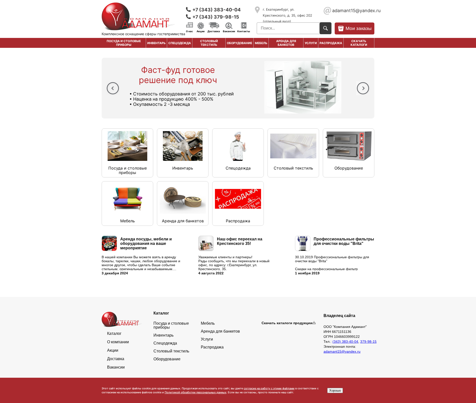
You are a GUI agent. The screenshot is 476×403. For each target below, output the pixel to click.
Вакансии (229, 31)
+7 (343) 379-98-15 (215, 17)
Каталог (114, 334)
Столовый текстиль (209, 43)
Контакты (243, 31)
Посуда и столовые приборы (124, 43)
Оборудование (239, 43)
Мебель (261, 43)
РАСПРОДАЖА (331, 43)
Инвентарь (156, 43)
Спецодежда (179, 43)
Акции (201, 31)
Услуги (311, 43)
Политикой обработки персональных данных (195, 392)
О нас (189, 31)
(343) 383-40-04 (345, 342)
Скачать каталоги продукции (287, 323)
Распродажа (212, 347)
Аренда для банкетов (286, 43)
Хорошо (335, 390)
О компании (118, 342)
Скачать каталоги (359, 43)
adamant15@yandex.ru (353, 10)
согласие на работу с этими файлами (269, 388)
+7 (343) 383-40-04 (216, 10)
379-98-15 (368, 342)
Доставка (214, 31)
